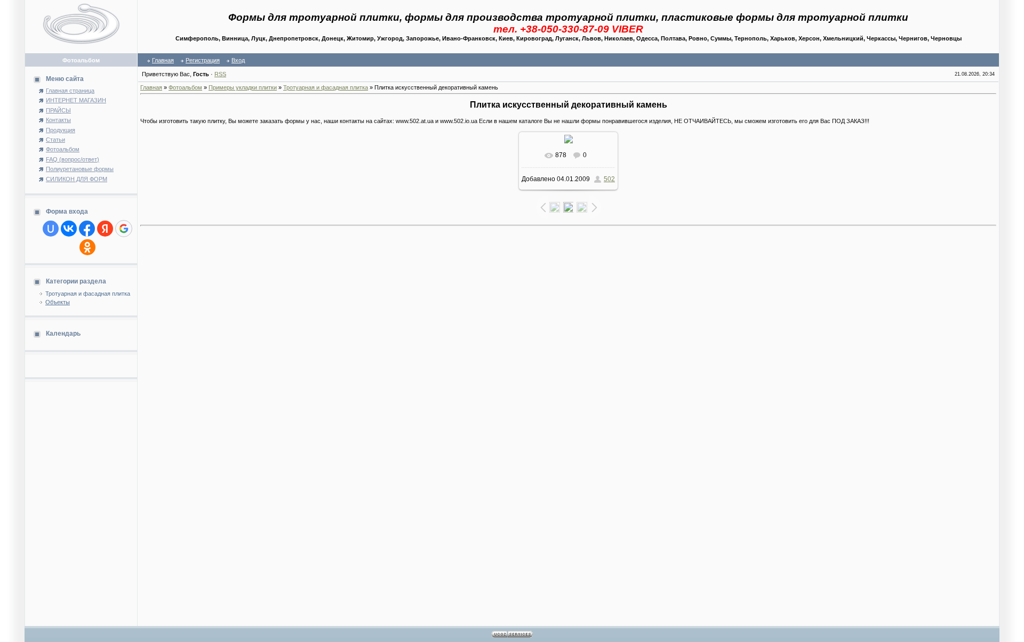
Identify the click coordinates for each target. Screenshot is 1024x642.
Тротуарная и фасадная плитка (87, 293)
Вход (238, 60)
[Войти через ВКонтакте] (69, 229)
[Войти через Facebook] (87, 229)
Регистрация (203, 60)
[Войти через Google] (123, 228)
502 (609, 179)
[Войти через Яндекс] (105, 229)
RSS (220, 74)
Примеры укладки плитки (243, 87)
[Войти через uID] (51, 229)
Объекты (57, 302)
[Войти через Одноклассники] (87, 247)
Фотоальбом (185, 87)
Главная (163, 60)
